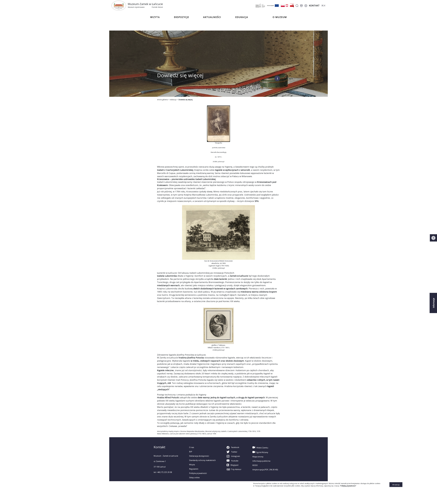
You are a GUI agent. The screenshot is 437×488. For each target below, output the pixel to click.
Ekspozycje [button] (181, 17)
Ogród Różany (262, 452)
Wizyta (192, 464)
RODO (255, 465)
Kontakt (314, 5)
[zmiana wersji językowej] (323, 5)
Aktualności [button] (212, 17)
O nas (191, 447)
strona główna (162, 99)
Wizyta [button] (155, 17)
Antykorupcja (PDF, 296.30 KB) (265, 469)
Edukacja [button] (241, 17)
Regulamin (193, 469)
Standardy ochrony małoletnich (202, 460)
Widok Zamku (262, 447)
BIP (190, 451)
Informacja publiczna (261, 461)
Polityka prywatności (198, 473)
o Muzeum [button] (280, 17)
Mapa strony (257, 456)
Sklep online (194, 477)
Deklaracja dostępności (199, 456)
